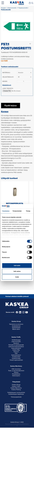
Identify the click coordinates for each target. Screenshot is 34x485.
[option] (17, 26)
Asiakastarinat (16, 326)
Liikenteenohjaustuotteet (16, 347)
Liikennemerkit (16, 341)
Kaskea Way (16, 350)
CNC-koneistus (16, 369)
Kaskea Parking (16, 389)
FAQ (16, 353)
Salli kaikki (17, 265)
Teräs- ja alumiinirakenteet (16, 371)
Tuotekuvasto (16, 357)
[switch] (29, 246)
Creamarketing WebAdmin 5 (21, 425)
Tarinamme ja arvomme (16, 324)
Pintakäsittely (16, 374)
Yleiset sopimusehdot (16, 360)
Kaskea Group (16, 384)
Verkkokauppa (16, 340)
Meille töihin (16, 329)
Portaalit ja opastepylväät (16, 345)
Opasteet (16, 343)
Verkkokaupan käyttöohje (16, 394)
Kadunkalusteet (16, 348)
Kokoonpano (16, 376)
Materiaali (6, 72)
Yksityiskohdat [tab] (17, 211)
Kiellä (17, 277)
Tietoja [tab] (28, 211)
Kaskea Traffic (16, 386)
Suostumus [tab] (5, 211)
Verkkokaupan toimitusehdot (16, 392)
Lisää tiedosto (7, 88)
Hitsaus (16, 372)
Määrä (4, 81)
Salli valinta (17, 271)
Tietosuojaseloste (16, 397)
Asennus (16, 352)
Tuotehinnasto (16, 358)
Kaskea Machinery (16, 388)
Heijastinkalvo (8, 77)
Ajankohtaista (16, 328)
